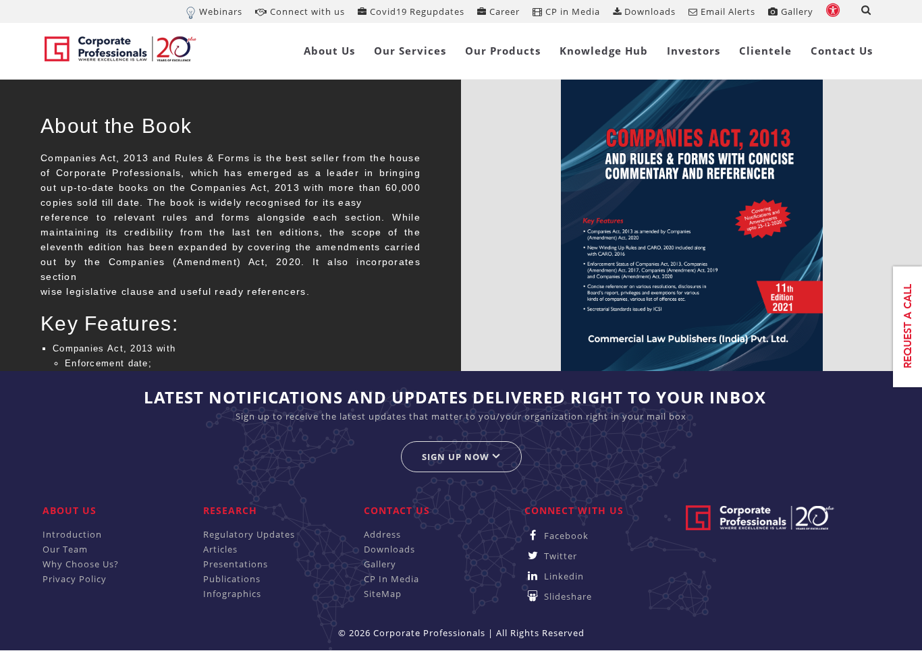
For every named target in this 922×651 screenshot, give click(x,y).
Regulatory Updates (249, 534)
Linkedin (562, 576)
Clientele (765, 50)
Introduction (72, 534)
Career (503, 11)
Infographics (232, 594)
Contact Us (842, 50)
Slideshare (566, 596)
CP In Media (391, 579)
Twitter (559, 556)
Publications (232, 579)
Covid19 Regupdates (415, 11)
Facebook (565, 536)
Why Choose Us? (81, 564)
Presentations (235, 564)
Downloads (649, 11)
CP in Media (571, 11)
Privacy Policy (75, 579)
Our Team (65, 549)
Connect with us (306, 11)
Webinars (220, 11)
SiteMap (383, 594)
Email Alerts (726, 11)
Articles (220, 549)
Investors (693, 50)
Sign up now (457, 457)
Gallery (795, 11)
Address (382, 534)
